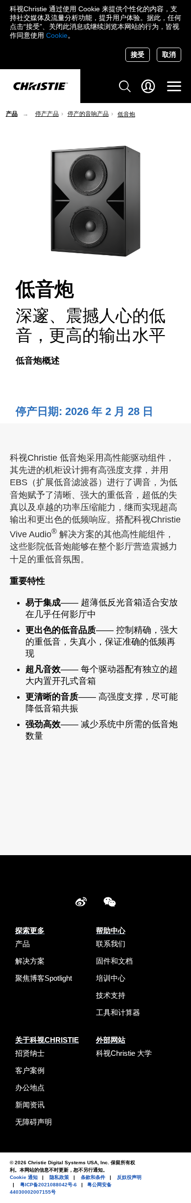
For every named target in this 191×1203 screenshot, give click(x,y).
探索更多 (30, 930)
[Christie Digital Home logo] (40, 87)
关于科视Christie (47, 1040)
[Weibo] (81, 903)
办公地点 (30, 1087)
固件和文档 (114, 961)
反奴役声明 (129, 1177)
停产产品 (47, 113)
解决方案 (30, 961)
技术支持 (110, 995)
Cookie (57, 35)
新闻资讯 (30, 1104)
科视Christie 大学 (124, 1053)
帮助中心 (110, 930)
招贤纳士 (30, 1053)
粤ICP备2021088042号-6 (48, 1184)
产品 (12, 113)
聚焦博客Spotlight (43, 978)
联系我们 (110, 944)
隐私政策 (59, 1177)
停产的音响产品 (88, 113)
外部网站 (110, 1040)
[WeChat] (109, 903)
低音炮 (126, 114)
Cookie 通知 (24, 1177)
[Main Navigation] (174, 86)
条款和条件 (93, 1177)
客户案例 (30, 1070)
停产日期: (40, 411)
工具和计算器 (118, 1012)
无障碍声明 (33, 1122)
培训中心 (110, 978)
